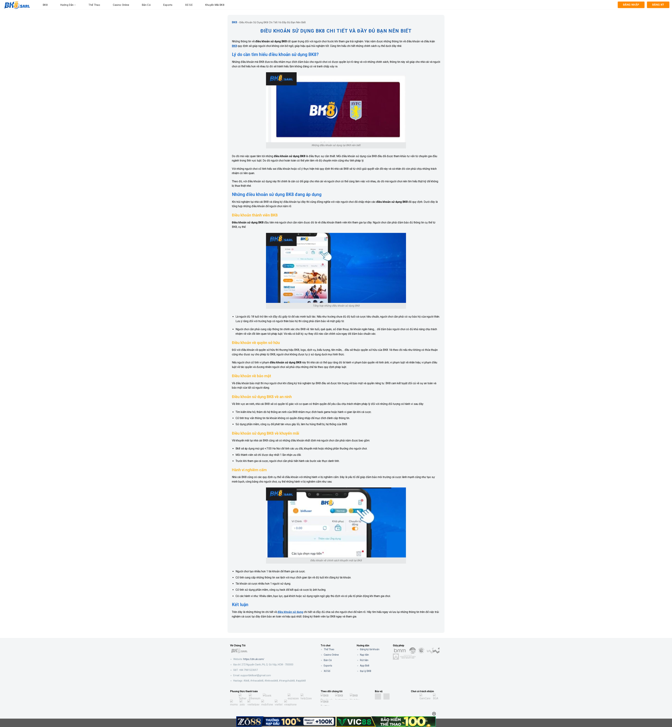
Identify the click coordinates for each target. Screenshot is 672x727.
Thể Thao (94, 4)
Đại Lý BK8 (365, 671)
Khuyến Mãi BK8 (214, 4)
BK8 (45, 4)
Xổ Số (188, 4)
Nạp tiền (364, 654)
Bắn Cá (146, 4)
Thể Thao (329, 649)
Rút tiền (364, 660)
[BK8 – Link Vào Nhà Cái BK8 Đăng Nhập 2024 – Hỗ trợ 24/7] (20, 5)
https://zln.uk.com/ (253, 659)
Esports (168, 4)
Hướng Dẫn (67, 4)
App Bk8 (364, 665)
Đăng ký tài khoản (369, 649)
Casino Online (121, 4)
